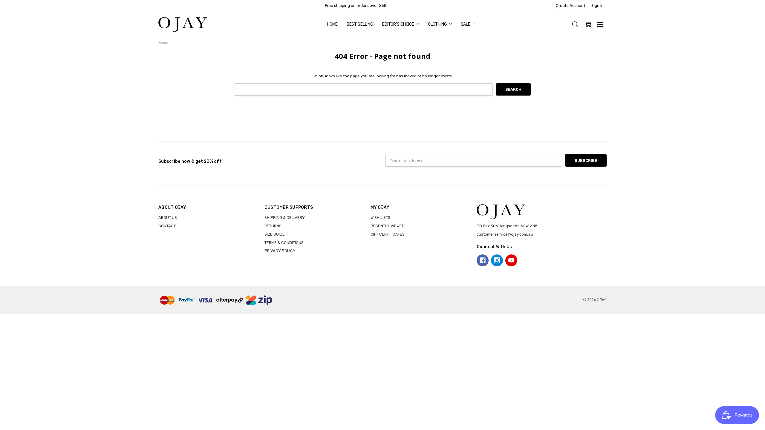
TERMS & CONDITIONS (284, 242)
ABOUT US (167, 217)
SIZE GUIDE (274, 234)
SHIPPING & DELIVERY (284, 217)
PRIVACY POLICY (280, 250)
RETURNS (272, 226)
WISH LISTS (380, 217)
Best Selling (360, 24)
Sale (466, 24)
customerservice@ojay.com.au (505, 234)
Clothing (438, 24)
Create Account (570, 5)
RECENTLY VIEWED (388, 226)
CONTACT (167, 226)
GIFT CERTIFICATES (388, 234)
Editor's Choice (398, 24)
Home (332, 24)
